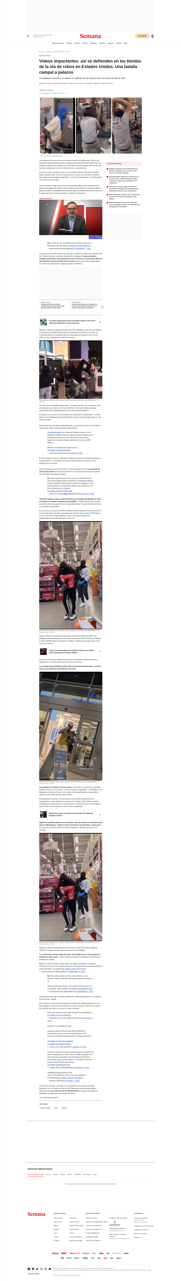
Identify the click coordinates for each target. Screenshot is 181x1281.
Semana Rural (74, 1229)
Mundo (49, 51)
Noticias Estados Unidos (62, 51)
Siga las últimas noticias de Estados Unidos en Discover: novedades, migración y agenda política (77, 83)
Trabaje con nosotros (141, 1230)
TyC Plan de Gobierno (93, 1240)
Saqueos (64, 1108)
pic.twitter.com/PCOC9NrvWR (59, 491)
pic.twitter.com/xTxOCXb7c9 (74, 969)
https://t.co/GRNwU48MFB (62, 1041)
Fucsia (56, 1237)
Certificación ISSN (92, 1237)
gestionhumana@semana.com (120, 1238)
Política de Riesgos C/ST (94, 1229)
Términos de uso (91, 1218)
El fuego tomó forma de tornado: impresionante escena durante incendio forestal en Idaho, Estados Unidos (53, 306)
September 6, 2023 (85, 991)
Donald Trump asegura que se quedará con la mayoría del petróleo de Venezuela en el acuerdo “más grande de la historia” (84, 306)
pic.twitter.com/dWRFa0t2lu (58, 450)
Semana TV (58, 1222)
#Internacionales (54, 432)
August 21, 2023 (76, 453)
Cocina (71, 1233)
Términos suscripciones (94, 1225)
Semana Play (58, 1218)
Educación (72, 1218)
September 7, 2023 (83, 248)
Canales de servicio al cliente (143, 1226)
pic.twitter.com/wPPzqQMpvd (70, 1078)
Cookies (136, 1237)
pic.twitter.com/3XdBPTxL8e (80, 989)
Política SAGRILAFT (92, 1233)
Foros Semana (74, 1222)
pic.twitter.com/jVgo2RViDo (58, 1065)
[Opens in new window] (33, 1269)
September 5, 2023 (77, 972)
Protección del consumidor (118, 1218)
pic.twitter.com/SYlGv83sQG (59, 1015)
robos (56, 1108)
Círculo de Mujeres (75, 1237)
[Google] (29, 1269)
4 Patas (56, 1240)
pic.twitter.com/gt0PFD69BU (59, 1044)
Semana (42, 51)
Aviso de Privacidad (35, 1273)
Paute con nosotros (140, 1233)
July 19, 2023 (88, 494)
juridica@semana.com (117, 1230)
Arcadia (56, 1229)
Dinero (56, 1225)
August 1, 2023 (73, 1081)
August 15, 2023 (82, 1067)
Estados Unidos (45, 1108)
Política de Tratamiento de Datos (97, 1222)
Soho (55, 1233)
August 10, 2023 (80, 1047)
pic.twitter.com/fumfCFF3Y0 (79, 246)
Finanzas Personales (76, 1225)
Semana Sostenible (75, 1240)
